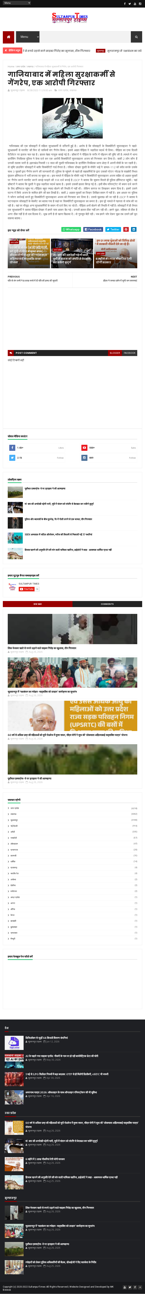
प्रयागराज (14, 850)
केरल (12, 915)
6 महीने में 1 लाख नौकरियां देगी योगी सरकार (114, 260)
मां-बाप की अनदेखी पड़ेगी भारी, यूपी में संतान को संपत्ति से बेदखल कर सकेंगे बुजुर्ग (71, 258)
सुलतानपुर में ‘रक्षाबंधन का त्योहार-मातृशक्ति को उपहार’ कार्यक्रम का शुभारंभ (42, 691)
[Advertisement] (72, 318)
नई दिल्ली (14, 826)
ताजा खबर (38, 604)
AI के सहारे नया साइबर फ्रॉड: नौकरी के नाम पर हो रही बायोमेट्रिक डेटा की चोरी (61, 1056)
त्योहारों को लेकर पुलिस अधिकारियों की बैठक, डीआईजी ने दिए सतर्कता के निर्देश (60, 1262)
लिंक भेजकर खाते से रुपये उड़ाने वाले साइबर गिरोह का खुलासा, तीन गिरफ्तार (42, 648)
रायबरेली (14, 838)
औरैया (13, 909)
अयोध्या (13, 879)
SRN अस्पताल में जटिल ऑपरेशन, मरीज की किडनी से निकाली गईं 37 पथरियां (58, 534)
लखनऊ (73, 90)
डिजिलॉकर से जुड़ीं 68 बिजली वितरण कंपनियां (46, 1038)
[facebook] (125, 4)
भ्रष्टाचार (14, 933)
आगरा (13, 903)
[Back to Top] (140, 1287)
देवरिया (13, 885)
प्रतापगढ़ (14, 867)
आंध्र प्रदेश (15, 897)
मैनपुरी (13, 939)
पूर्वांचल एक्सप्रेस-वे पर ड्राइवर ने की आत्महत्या (45, 488)
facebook (129, 353)
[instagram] (140, 4)
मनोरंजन (14, 891)
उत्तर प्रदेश (63, 90)
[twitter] (130, 4)
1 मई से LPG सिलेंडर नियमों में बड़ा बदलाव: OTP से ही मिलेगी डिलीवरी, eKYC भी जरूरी (66, 1074)
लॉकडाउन (14, 844)
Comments (107, 604)
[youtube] (135, 4)
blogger (115, 353)
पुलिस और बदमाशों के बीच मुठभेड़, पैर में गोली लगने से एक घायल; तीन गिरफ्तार (58, 519)
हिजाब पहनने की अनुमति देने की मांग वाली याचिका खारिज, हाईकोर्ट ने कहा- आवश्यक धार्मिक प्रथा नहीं (68, 549)
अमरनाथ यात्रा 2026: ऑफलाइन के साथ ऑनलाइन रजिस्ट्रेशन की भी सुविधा (61, 1092)
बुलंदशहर (14, 927)
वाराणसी (13, 856)
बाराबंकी (13, 921)
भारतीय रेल (15, 873)
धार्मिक (13, 861)
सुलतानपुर (82, 50)
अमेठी (13, 832)
